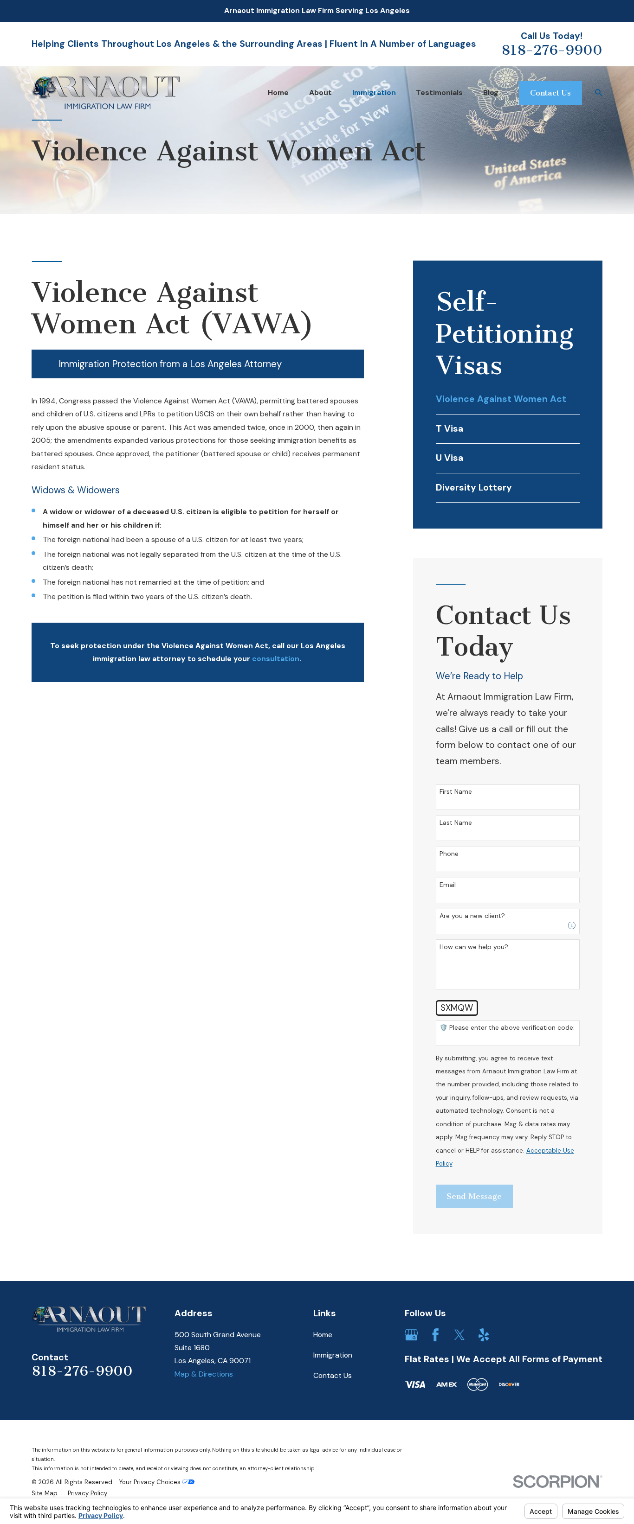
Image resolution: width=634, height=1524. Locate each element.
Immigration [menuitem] (374, 92)
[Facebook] (435, 1334)
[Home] (106, 93)
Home (322, 1334)
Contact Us (332, 1375)
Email (448, 885)
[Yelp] (483, 1334)
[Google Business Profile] (411, 1334)
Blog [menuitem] (490, 92)
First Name (456, 792)
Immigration (332, 1355)
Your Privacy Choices (150, 1482)
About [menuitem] (320, 92)
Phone (449, 854)
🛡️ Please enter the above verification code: (507, 1028)
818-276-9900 (551, 50)
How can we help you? (474, 947)
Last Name (456, 823)
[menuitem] (508, 399)
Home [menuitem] (278, 92)
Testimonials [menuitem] (439, 92)
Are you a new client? (472, 916)
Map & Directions (204, 1374)
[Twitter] (459, 1334)
